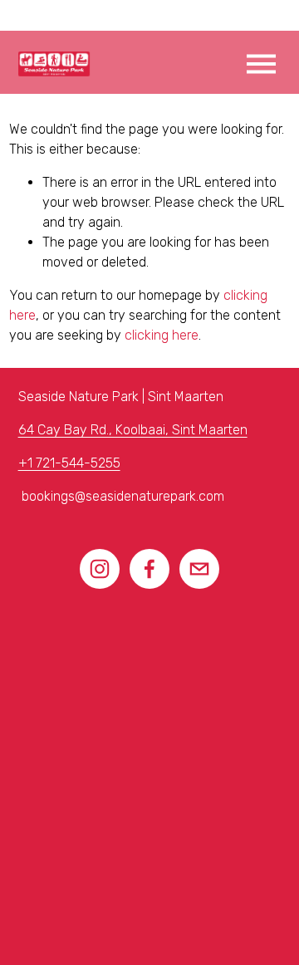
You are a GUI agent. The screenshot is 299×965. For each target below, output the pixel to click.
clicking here (162, 335)
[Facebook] (149, 569)
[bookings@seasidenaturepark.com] (199, 569)
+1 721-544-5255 (69, 463)
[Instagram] (100, 569)
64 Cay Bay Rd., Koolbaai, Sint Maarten (133, 430)
